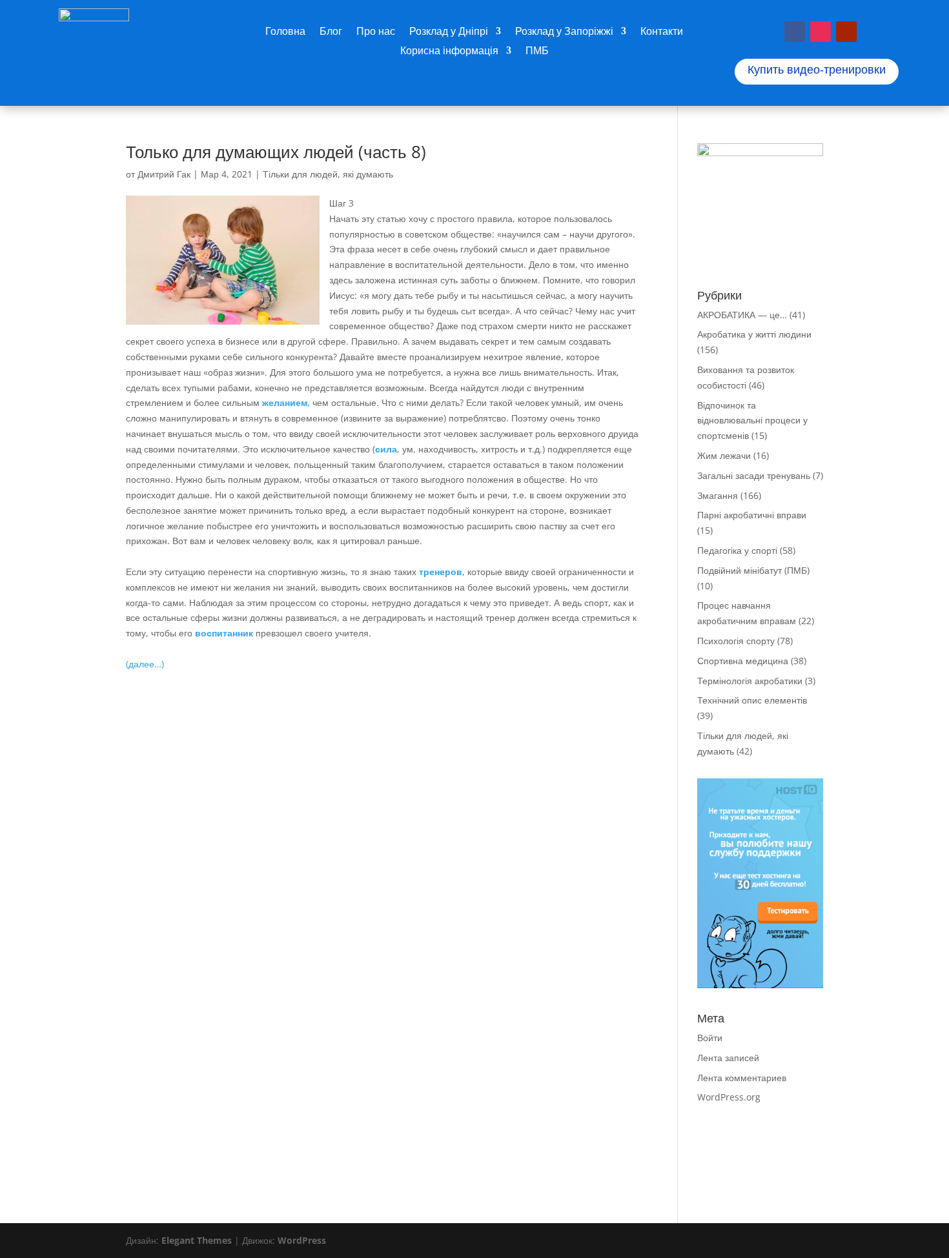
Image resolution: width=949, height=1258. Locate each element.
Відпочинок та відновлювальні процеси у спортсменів (752, 420)
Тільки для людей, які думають (328, 174)
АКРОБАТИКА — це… (742, 315)
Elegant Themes (196, 1240)
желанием (284, 402)
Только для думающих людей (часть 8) (276, 151)
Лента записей (728, 1057)
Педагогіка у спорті (737, 550)
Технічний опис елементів (752, 700)
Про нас (375, 32)
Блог (331, 32)
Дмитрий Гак (164, 174)
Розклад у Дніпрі (448, 32)
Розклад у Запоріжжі (564, 32)
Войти (709, 1037)
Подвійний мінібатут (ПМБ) (753, 570)
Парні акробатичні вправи (751, 515)
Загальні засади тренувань (753, 475)
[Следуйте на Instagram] (820, 31)
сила (386, 449)
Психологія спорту (736, 640)
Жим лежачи (724, 455)
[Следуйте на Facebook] (794, 31)
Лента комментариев (741, 1077)
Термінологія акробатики (749, 681)
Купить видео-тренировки (817, 69)
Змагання (717, 495)
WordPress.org (728, 1097)
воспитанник (224, 633)
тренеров (440, 571)
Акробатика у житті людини (754, 334)
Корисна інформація (449, 51)
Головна (285, 32)
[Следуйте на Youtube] (846, 31)
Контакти (661, 32)
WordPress (302, 1240)
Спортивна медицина (742, 660)
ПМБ (537, 51)
